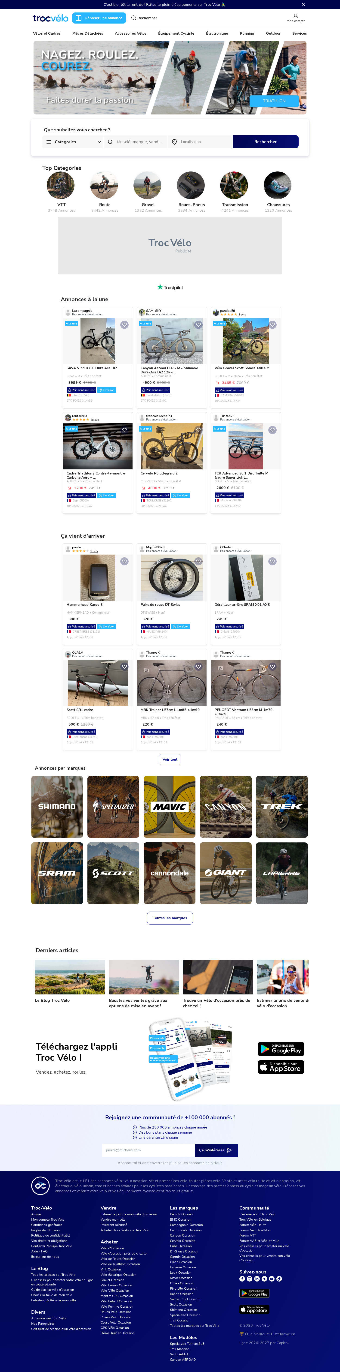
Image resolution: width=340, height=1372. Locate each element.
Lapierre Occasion (183, 1267)
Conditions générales (46, 1225)
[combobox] (200, 141)
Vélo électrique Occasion (119, 1275)
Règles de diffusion (45, 1230)
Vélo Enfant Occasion (116, 1301)
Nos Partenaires (43, 1323)
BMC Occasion (180, 1219)
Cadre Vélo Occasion (116, 1322)
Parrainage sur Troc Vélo (257, 1214)
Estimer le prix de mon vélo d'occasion (129, 1214)
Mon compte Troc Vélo (47, 1219)
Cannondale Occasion (186, 1230)
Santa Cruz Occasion (185, 1299)
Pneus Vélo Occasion (116, 1317)
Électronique (217, 33)
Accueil (36, 1214)
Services (299, 33)
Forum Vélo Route (252, 1225)
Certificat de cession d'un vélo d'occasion (61, 1329)
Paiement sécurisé (114, 1225)
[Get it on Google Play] (281, 1049)
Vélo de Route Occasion (118, 1259)
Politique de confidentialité (50, 1235)
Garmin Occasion (182, 1257)
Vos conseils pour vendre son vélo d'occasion (264, 1258)
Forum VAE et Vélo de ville (259, 1241)
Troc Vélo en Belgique (255, 1219)
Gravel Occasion (112, 1280)
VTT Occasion (111, 1269)
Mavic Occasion (181, 1278)
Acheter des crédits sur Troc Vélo (125, 1230)
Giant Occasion (181, 1262)
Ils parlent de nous (45, 1257)
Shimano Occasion (183, 1310)
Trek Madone (179, 1349)
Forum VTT (247, 1235)
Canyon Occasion (182, 1235)
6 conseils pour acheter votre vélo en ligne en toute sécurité (62, 1282)
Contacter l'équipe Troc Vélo (51, 1246)
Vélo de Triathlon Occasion (120, 1264)
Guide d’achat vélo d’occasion (52, 1290)
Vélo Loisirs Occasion (116, 1285)
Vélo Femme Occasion (117, 1306)
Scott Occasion (181, 1304)
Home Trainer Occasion (118, 1333)
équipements (185, 4)
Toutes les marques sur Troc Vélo (194, 1326)
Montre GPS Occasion (117, 1296)
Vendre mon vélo (113, 1219)
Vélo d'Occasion (112, 1248)
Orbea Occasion (181, 1283)
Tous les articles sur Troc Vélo (53, 1275)
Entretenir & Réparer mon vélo (53, 1300)
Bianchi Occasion (182, 1214)
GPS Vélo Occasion (115, 1328)
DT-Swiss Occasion (184, 1251)
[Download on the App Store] (281, 1067)
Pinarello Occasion (183, 1288)
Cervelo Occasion (182, 1241)
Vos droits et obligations (49, 1241)
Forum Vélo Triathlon (255, 1230)
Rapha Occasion (181, 1294)
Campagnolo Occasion (186, 1225)
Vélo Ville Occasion (115, 1290)
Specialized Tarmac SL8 (187, 1344)
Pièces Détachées (87, 33)
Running (247, 33)
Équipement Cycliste (176, 33)
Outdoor (273, 33)
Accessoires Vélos (131, 33)
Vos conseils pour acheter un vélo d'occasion (264, 1248)
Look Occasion (181, 1272)
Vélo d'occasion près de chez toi (124, 1253)
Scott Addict (179, 1354)
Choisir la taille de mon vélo (51, 1295)
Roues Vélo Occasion (116, 1312)
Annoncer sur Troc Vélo (48, 1318)
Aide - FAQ (39, 1251)
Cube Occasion (181, 1246)
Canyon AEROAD (183, 1359)
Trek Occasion (180, 1320)
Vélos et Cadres (47, 33)
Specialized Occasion (185, 1315)
